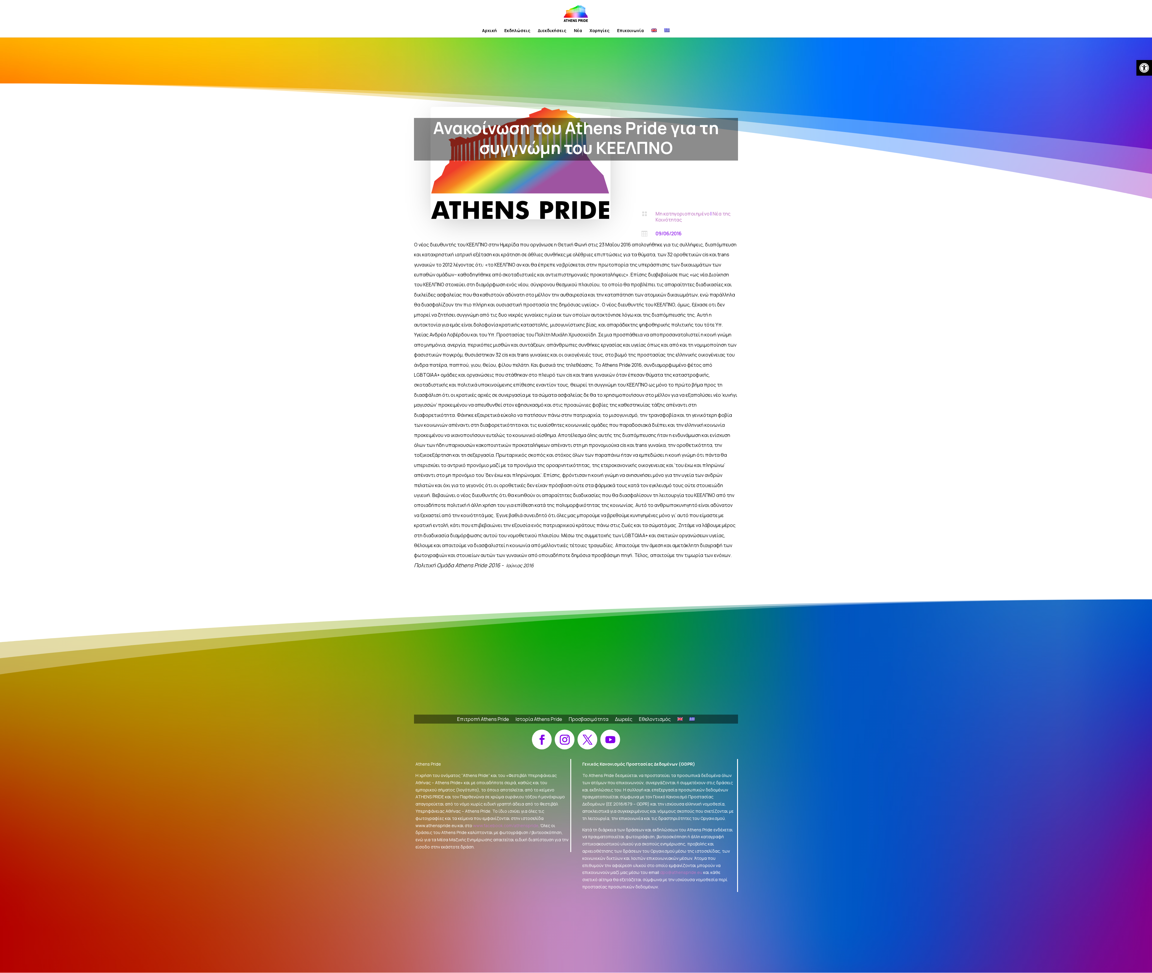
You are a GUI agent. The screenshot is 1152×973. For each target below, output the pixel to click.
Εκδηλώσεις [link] (517, 31)
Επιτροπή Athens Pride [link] (483, 719)
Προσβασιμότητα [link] (588, 719)
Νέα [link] (578, 31)
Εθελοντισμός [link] (655, 719)
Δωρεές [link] (623, 719)
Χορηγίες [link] (600, 31)
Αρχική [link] (489, 31)
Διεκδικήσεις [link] (552, 31)
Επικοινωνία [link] (630, 31)
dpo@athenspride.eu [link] (681, 872)
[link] (1144, 68)
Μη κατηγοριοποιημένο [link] (683, 213)
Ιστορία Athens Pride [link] (539, 719)
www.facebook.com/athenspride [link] (505, 825)
